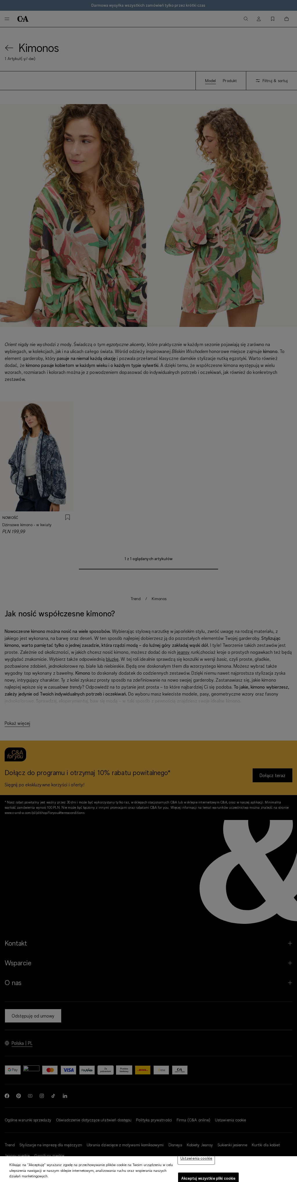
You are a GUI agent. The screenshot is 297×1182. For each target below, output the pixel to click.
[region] (148, 1169)
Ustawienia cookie (196, 1158)
